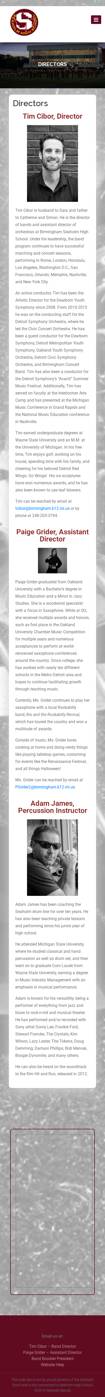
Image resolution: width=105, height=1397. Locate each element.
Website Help (52, 1364)
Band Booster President (53, 1358)
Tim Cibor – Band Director (52, 1346)
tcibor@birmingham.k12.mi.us (42, 508)
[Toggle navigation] (96, 19)
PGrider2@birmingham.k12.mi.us (45, 787)
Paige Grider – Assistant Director (52, 1352)
